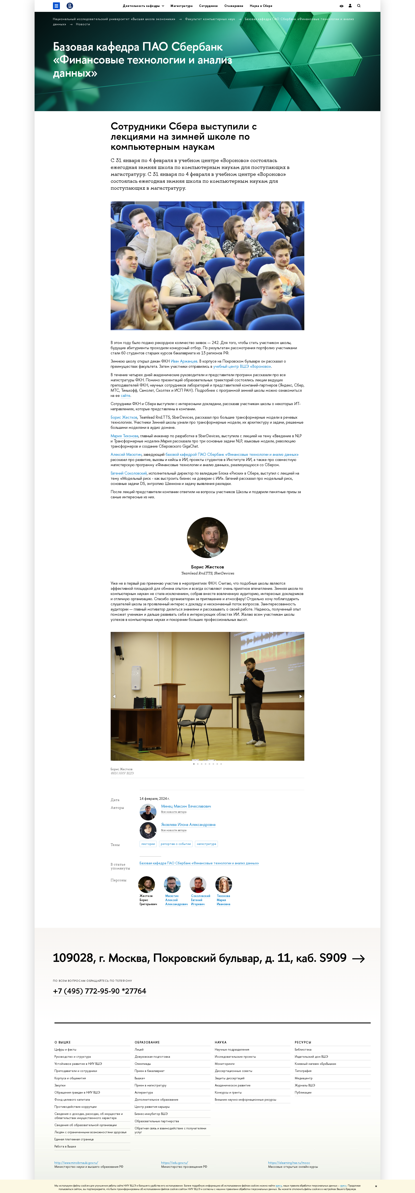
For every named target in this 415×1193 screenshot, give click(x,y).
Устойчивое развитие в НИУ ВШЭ (78, 1064)
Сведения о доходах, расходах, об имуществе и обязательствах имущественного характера (88, 1116)
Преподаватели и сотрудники (75, 1071)
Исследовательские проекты (235, 1056)
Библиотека (303, 1049)
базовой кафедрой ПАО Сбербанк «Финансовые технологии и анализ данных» (232, 454)
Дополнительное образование (156, 1099)
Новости (83, 24)
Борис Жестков (124, 417)
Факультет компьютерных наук (210, 19)
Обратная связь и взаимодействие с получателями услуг (170, 1130)
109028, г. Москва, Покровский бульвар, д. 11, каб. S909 (200, 958)
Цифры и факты (65, 1049)
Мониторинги (225, 1064)
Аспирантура (144, 1092)
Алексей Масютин (126, 454)
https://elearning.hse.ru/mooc (289, 1163)
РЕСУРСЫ (303, 1042)
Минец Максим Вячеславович (186, 806)
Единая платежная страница (74, 1139)
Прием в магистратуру (150, 1085)
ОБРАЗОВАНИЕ (147, 1042)
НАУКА (221, 1042)
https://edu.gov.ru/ (174, 1163)
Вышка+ (140, 1078)
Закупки (59, 1085)
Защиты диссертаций (229, 1078)
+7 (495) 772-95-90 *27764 (99, 991)
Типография (303, 1071)
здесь (279, 1185)
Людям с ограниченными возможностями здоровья (90, 1132)
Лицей (139, 1049)
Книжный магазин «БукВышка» (315, 1064)
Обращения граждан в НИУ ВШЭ (77, 1092)
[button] (114, 696)
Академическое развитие (233, 1085)
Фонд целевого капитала (72, 1099)
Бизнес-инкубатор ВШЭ (151, 1114)
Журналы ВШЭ (305, 1085)
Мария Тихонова (124, 436)
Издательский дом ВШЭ (311, 1056)
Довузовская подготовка (152, 1056)
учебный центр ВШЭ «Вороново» (242, 366)
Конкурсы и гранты (228, 1092)
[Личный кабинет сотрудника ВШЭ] (350, 6)
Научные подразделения (232, 1049)
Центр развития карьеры (152, 1107)
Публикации (303, 1092)
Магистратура (182, 6)
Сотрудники (208, 6)
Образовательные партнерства (157, 1121)
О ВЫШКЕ (62, 1042)
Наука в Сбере (261, 6)
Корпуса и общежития (70, 1078)
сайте (125, 395)
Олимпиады (143, 1064)
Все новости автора (173, 812)
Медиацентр (304, 1078)
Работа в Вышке (65, 1146)
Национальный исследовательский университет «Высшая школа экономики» (115, 19)
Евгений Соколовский (129, 473)
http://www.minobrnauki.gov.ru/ (76, 1163)
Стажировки (233, 6)
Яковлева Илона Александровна (188, 824)
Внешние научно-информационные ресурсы (245, 1099)
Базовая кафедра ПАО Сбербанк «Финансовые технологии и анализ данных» (199, 863)
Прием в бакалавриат (150, 1071)
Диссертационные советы (233, 1071)
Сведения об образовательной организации (85, 1125)
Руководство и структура (72, 1056)
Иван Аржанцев (184, 361)
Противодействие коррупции (75, 1107)
